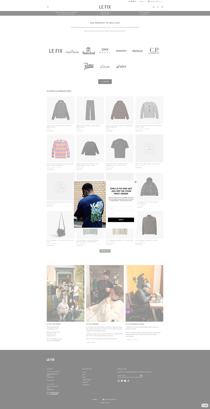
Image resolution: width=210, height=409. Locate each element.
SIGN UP (121, 219)
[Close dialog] (135, 182)
